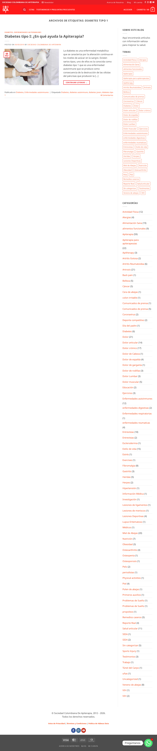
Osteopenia (129, 555)
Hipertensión (129, 488)
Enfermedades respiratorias (137, 413)
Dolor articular (129, 110)
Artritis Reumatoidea (132, 87)
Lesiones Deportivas (132, 160)
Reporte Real (128, 183)
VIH (143, 193)
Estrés (126, 454)
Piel (131, 174)
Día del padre (130, 325)
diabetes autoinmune (79, 92)
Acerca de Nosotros (115, 2)
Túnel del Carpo (131, 667)
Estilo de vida (141, 147)
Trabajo (126, 662)
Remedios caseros (131, 179)
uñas (125, 673)
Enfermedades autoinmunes (27, 32)
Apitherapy (128, 83)
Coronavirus (128, 101)
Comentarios (107, 95)
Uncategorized (130, 678)
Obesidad (127, 170)
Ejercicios (144, 128)
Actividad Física (129, 60)
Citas (31, 9)
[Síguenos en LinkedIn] (150, 2)
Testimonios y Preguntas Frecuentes (55, 9)
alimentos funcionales (132, 69)
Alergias (142, 60)
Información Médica (133, 493)
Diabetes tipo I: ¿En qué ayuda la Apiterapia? (44, 36)
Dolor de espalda (130, 115)
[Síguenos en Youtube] (153, 2)
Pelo (125, 174)
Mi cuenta (138, 2)
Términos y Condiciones (77, 723)
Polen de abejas (131, 589)
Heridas (126, 156)
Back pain (128, 275)
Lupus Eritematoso (132, 521)
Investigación (129, 499)
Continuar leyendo (76, 82)
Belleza (126, 92)
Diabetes (9, 32)
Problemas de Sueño (133, 600)
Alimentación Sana (131, 64)
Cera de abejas (130, 291)
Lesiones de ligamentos (135, 504)
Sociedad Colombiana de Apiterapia (44, 44)
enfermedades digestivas (134, 138)
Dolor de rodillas (130, 119)
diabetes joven (95, 92)
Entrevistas (128, 147)
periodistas (128, 572)
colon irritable (130, 297)
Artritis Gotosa (130, 258)
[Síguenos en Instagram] (148, 2)
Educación (128, 387)
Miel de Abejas (129, 165)
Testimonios (144, 188)
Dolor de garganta (132, 364)
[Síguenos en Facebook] (145, 2)
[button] (48, 2)
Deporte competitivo (133, 320)
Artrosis (147, 87)
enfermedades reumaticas (134, 142)
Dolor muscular (130, 128)
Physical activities (132, 577)
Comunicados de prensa (133, 96)
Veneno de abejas (131, 193)
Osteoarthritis (140, 170)
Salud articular (143, 183)
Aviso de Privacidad (56, 723)
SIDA (125, 634)
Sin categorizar (129, 188)
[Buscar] (24, 9)
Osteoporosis (130, 561)
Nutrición (143, 165)
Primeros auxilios (132, 594)
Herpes (136, 156)
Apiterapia (127, 73)
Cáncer (140, 101)
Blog (129, 2)
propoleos (128, 611)
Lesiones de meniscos (134, 510)
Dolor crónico (144, 110)
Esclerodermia (130, 443)
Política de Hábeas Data (98, 723)
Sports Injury (129, 651)
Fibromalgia (128, 151)
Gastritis (140, 151)
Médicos (127, 527)
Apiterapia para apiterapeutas (136, 78)
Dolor (136, 105)
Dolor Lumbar (129, 124)
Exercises (127, 460)
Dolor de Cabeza (131, 353)
